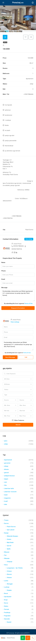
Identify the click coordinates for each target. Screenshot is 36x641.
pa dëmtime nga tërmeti (12, 151)
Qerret (9, 546)
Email (3, 279)
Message (4, 287)
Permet (6, 609)
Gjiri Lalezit (10, 530)
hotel (5, 495)
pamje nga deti (9, 135)
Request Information (18, 308)
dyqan (6, 479)
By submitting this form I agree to (18, 303)
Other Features (19, 420)
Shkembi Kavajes (12, 536)
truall (6, 501)
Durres (6, 523)
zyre (5, 482)
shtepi (6, 466)
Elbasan (6, 552)
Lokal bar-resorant (10, 491)
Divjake (9, 590)
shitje (5, 42)
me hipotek (8, 105)
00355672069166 (17, 249)
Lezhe (6, 581)
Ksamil (9, 622)
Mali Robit (10, 542)
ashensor (8, 110)
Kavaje (6, 533)
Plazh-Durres (11, 526)
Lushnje (6, 587)
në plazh (7, 130)
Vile (5, 485)
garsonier (7, 463)
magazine (7, 498)
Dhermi (9, 574)
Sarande (7, 619)
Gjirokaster (7, 596)
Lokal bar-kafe (9, 488)
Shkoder (7, 558)
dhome (6, 469)
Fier (5, 555)
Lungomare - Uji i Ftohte (15, 568)
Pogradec (7, 616)
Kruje (6, 600)
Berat (6, 593)
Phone (3, 271)
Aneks (7, 125)
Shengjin (10, 584)
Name (3, 262)
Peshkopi (7, 612)
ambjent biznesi (9, 476)
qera (5, 441)
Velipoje (9, 561)
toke (5, 504)
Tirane (6, 520)
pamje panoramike (10, 140)
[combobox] (18, 379)
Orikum (9, 571)
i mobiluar (8, 120)
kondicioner (8, 115)
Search (18, 425)
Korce (6, 603)
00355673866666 (18, 246)
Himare (9, 577)
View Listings (28, 239)
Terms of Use (28, 303)
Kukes (6, 606)
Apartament (8, 460)
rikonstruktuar (9, 146)
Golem (9, 539)
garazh (6, 472)
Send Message (10, 357)
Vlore (6, 565)
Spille (9, 549)
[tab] (5, 37)
